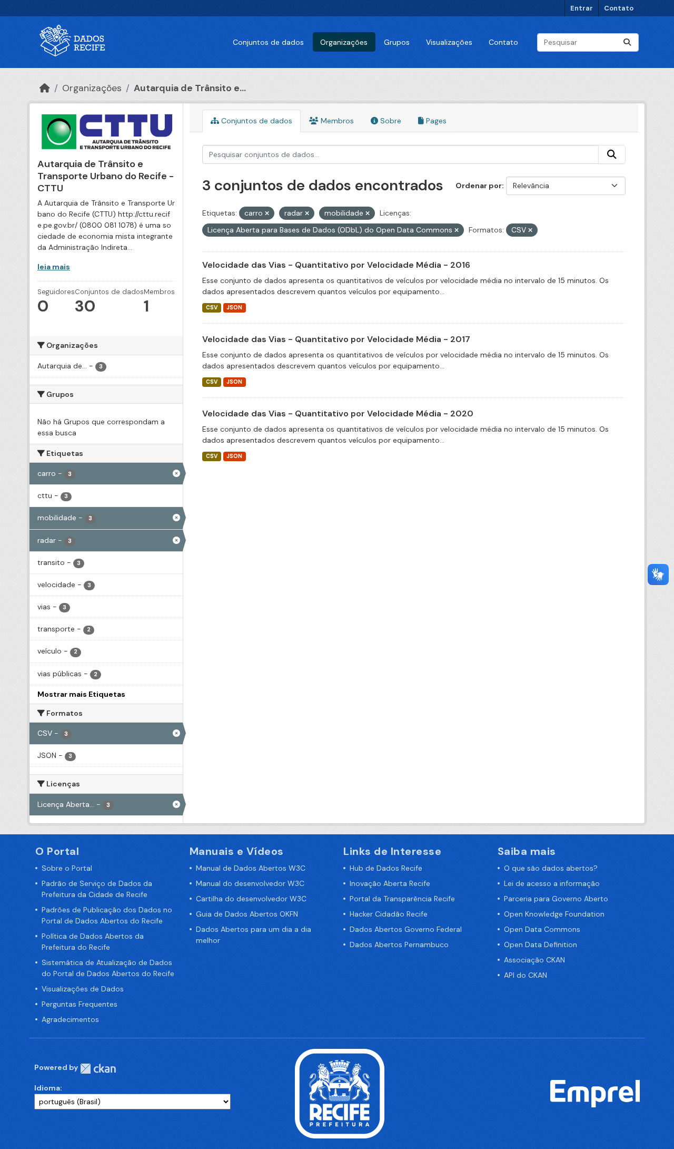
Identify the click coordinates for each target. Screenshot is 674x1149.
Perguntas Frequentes (79, 1004)
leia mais (53, 266)
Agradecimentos (70, 1019)
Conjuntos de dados (268, 42)
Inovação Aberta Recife (390, 883)
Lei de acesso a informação (552, 883)
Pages (435, 120)
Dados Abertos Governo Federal (406, 929)
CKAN (98, 1068)
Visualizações (449, 42)
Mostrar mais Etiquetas (81, 694)
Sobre (389, 120)
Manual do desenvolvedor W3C (250, 883)
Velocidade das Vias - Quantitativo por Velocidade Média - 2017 (336, 339)
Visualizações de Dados (83, 989)
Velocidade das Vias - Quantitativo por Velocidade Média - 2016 (336, 264)
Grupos (397, 42)
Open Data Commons (542, 929)
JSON (234, 307)
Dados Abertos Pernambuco (399, 944)
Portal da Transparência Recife (402, 898)
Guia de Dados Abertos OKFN (247, 914)
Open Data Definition (540, 944)
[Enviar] (627, 42)
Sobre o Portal (67, 868)
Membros (336, 120)
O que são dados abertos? (551, 868)
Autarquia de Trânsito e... (190, 88)
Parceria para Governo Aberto (556, 898)
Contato (618, 8)
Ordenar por (478, 185)
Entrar (581, 8)
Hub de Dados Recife (386, 868)
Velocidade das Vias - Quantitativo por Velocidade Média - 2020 (337, 413)
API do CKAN (525, 975)
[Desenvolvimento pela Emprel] (595, 1092)
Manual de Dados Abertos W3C (250, 868)
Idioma (47, 1088)
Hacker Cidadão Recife (389, 914)
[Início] (44, 88)
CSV (211, 307)
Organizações (344, 42)
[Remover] (267, 213)
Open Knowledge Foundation (554, 914)
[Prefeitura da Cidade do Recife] (339, 1092)
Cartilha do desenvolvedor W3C (251, 898)
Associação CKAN (534, 960)
